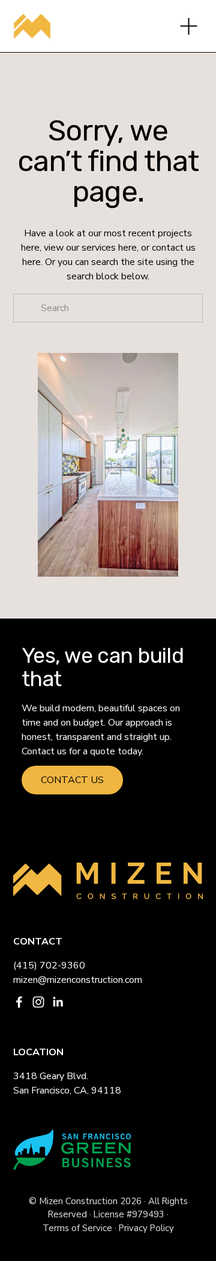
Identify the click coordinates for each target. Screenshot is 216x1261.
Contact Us (72, 780)
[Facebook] (19, 1002)
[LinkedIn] (58, 1002)
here (30, 247)
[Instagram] (38, 1002)
